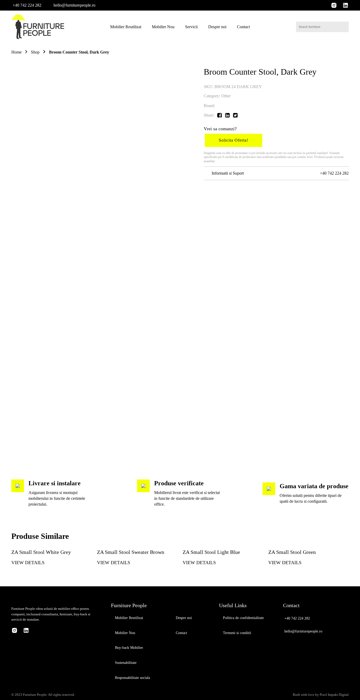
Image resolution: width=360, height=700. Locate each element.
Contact (243, 27)
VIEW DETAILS (28, 562)
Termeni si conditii (237, 633)
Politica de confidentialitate (243, 618)
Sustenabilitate (126, 663)
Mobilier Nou (163, 27)
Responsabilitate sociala (132, 678)
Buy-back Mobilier (129, 648)
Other (226, 96)
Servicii (191, 27)
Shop (35, 52)
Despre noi (217, 27)
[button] (26, 5)
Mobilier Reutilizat (125, 27)
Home (16, 52)
